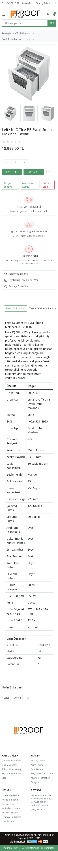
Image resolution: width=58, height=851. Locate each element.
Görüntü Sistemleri (11, 760)
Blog (4, 777)
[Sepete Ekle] (12, 172)
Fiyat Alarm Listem (11, 816)
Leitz (6, 697)
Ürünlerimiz (8, 821)
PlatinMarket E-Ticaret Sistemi (19, 847)
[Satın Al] (34, 172)
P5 (27, 697)
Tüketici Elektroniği (11, 769)
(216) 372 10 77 (38, 809)
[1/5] (4, 142)
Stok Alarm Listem (11, 808)
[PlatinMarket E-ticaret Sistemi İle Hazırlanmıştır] (17, 841)
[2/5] (6, 142)
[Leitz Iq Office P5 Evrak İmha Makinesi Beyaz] (29, 74)
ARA (51, 23)
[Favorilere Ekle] (48, 172)
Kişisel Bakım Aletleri (13, 773)
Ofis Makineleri (9, 764)
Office (17, 697)
